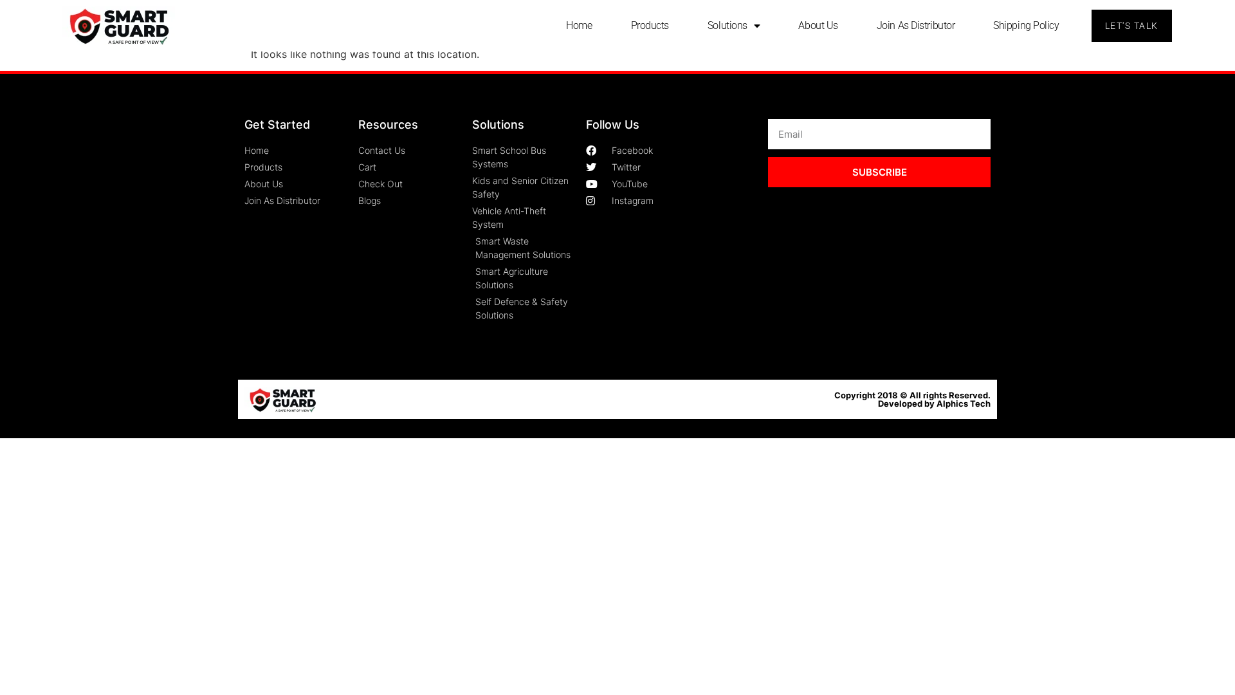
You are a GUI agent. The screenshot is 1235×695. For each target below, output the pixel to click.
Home (579, 25)
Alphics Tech (964, 403)
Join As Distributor (916, 25)
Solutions (727, 25)
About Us (817, 25)
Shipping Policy (1026, 25)
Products (650, 25)
